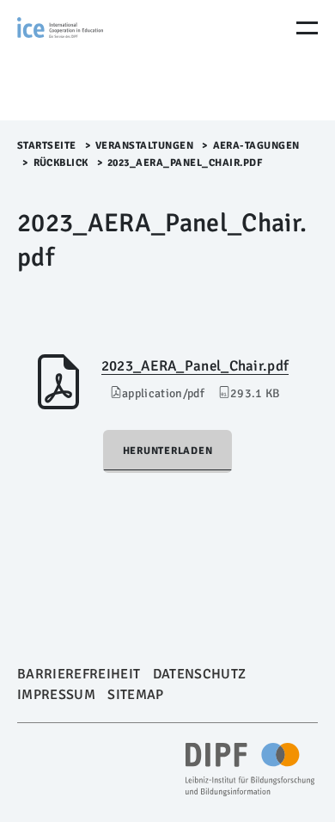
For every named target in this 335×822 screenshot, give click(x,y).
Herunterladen (168, 451)
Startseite (46, 145)
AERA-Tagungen (257, 145)
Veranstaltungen (144, 145)
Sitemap (135, 694)
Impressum (56, 694)
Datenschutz (200, 674)
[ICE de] (90, 60)
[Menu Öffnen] (307, 28)
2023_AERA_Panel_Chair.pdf (195, 366)
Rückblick (61, 162)
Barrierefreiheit (78, 674)
